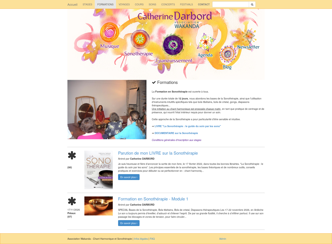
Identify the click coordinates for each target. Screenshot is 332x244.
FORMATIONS (105, 4)
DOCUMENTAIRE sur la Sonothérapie (176, 133)
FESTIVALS (186, 4)
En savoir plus (128, 177)
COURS (139, 4)
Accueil (72, 4)
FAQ (152, 238)
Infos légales (141, 238)
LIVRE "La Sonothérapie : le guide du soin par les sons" (188, 126)
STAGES (87, 4)
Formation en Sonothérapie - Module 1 (153, 199)
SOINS (152, 4)
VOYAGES (124, 4)
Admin (222, 238)
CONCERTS (168, 4)
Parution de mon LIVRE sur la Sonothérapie (158, 153)
